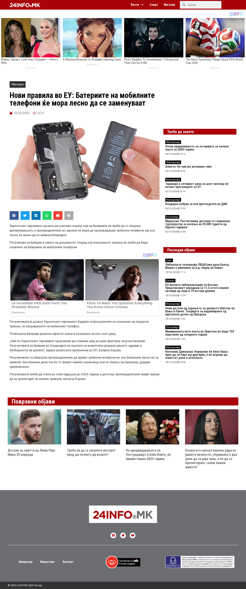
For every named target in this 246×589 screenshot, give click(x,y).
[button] (14, 215)
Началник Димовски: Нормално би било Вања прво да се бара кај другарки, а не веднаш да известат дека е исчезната (196, 355)
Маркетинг (47, 562)
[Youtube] (132, 535)
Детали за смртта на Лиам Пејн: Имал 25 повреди (32, 452)
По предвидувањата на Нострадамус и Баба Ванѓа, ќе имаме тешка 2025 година (148, 454)
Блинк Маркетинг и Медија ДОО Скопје (210, 584)
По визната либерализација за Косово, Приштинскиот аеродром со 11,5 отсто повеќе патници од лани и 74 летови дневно (197, 288)
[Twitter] (123, 535)
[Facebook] (113, 535)
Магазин (169, 5)
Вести (135, 5)
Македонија (173, 142)
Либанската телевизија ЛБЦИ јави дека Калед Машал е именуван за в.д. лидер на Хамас (197, 266)
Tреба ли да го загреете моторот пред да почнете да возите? (91, 452)
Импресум (25, 562)
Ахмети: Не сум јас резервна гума (188, 166)
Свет (169, 260)
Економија (172, 216)
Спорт (154, 5)
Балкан (170, 280)
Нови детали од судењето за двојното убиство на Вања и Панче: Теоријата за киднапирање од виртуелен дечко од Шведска (199, 311)
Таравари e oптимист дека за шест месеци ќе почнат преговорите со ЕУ (197, 185)
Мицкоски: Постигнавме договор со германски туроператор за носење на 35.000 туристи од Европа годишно (197, 224)
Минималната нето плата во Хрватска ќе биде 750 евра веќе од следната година (199, 333)
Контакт (68, 562)
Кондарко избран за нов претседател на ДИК (196, 204)
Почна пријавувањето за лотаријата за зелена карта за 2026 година (197, 148)
